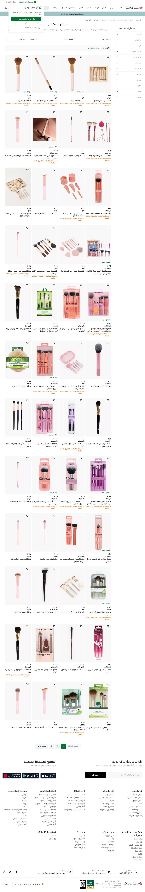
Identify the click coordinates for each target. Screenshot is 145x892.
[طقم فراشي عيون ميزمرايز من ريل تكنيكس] (98, 661)
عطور (25, 815)
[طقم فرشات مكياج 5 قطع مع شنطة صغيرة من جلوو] (18, 205)
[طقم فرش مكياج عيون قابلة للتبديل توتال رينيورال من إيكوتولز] (45, 320)
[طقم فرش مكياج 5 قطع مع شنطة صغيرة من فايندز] (71, 378)
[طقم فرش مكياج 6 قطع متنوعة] (98, 148)
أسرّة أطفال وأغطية (49, 821)
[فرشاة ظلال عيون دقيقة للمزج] (18, 551)
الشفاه (24, 800)
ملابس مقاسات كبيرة (135, 797)
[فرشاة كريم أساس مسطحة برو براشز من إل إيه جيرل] (98, 436)
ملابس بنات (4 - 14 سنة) (76, 794)
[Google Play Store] (30, 775)
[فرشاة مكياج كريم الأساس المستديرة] (18, 148)
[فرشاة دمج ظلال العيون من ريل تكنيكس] (71, 436)
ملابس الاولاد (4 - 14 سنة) (76, 797)
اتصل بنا (82, 835)
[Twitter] (10, 871)
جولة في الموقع (108, 844)
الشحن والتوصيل (79, 838)
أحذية (141, 803)
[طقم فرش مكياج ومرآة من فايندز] (71, 263)
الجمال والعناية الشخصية (125, 20)
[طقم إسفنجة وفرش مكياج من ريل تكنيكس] (45, 661)
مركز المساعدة (79, 847)
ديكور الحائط (138, 839)
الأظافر (24, 806)
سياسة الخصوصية (102, 883)
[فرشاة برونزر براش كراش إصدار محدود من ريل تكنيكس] (71, 493)
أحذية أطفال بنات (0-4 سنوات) (45, 797)
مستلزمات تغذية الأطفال (47, 812)
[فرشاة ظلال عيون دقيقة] (45, 551)
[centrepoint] (133, 8)
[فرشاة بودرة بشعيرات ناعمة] (18, 719)
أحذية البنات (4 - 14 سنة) (76, 800)
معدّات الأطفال (50, 818)
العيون (24, 797)
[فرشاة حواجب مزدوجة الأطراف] (71, 148)
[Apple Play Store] (48, 775)
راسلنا (112, 838)
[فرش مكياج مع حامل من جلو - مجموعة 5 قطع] (71, 205)
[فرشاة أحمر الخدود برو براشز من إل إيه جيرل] (18, 661)
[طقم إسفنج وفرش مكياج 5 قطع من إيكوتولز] (98, 719)
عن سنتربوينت (109, 835)
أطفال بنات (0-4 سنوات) (47, 794)
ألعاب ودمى (80, 806)
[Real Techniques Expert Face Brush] (98, 205)
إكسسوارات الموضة (136, 815)
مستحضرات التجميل (136, 806)
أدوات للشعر (22, 824)
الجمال (24, 794)
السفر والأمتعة (137, 812)
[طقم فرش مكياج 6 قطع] (98, 92)
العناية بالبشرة (22, 812)
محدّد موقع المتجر (107, 847)
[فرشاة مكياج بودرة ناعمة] (18, 604)
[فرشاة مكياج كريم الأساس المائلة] (45, 205)
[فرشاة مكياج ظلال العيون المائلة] (18, 263)
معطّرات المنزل (137, 857)
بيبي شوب (52, 838)
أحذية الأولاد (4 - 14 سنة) (76, 803)
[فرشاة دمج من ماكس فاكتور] (45, 604)
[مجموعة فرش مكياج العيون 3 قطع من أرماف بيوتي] (18, 436)
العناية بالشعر (22, 821)
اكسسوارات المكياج (20, 818)
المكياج (112, 20)
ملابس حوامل (138, 800)
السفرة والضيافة (137, 848)
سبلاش (53, 835)
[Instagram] (4, 871)
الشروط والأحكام (115, 883)
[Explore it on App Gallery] (11, 775)
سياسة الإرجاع (80, 844)
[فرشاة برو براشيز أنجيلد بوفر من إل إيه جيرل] (18, 320)
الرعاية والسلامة (50, 806)
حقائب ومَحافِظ (137, 809)
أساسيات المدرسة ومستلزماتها (74, 809)
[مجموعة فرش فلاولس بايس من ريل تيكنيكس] (71, 320)
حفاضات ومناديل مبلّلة (48, 809)
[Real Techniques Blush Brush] (98, 378)
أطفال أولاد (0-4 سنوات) (47, 800)
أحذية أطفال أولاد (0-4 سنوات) (45, 803)
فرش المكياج (58, 24)
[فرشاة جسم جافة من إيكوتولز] (18, 378)
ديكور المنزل (138, 851)
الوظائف (111, 841)
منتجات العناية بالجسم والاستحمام (15, 809)
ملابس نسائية (138, 794)
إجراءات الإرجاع (80, 841)
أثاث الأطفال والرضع (136, 845)
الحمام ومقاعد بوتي (48, 815)
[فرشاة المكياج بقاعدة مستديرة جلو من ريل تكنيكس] (71, 551)
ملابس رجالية (109, 794)
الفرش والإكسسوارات (100, 20)
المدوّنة (111, 850)
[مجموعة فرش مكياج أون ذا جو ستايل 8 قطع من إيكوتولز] (71, 719)
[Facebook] (16, 871)
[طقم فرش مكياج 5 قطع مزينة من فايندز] (71, 604)
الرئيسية (138, 20)
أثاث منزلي (139, 842)
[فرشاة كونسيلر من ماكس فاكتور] (71, 661)
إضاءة (140, 854)
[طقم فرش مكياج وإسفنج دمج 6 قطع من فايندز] (45, 263)
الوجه (25, 803)
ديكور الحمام (138, 859)
